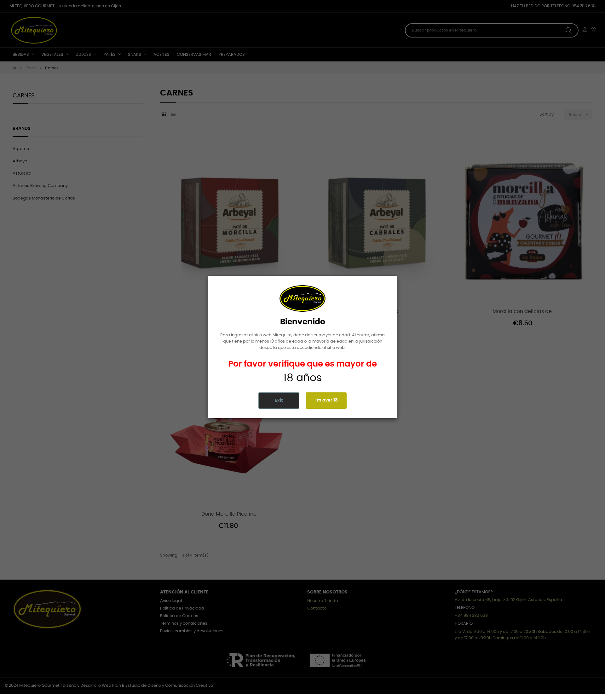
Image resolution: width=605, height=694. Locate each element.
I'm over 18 (326, 400)
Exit (279, 400)
